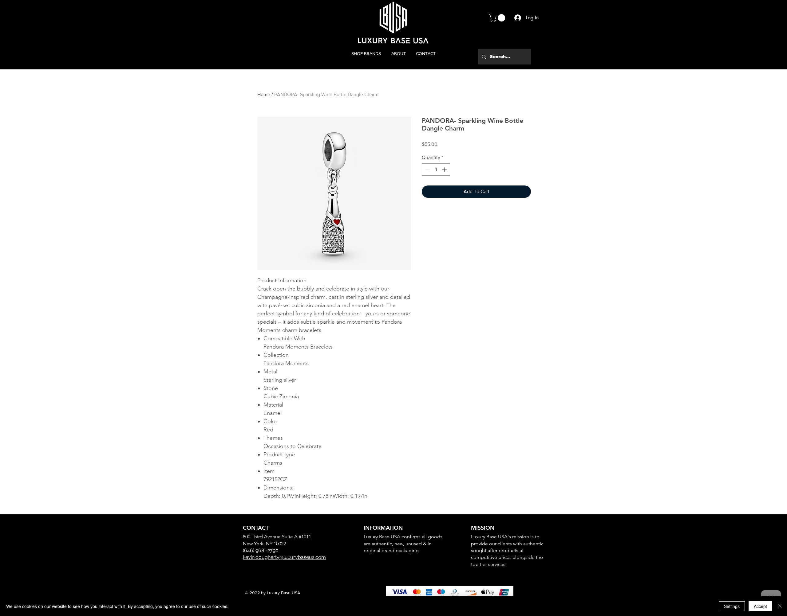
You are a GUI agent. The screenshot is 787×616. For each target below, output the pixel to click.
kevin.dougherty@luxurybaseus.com (284, 557)
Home (263, 94)
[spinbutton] (436, 169)
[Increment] (445, 169)
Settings (732, 606)
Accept (760, 606)
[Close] (779, 606)
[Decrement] (427, 169)
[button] (498, 17)
